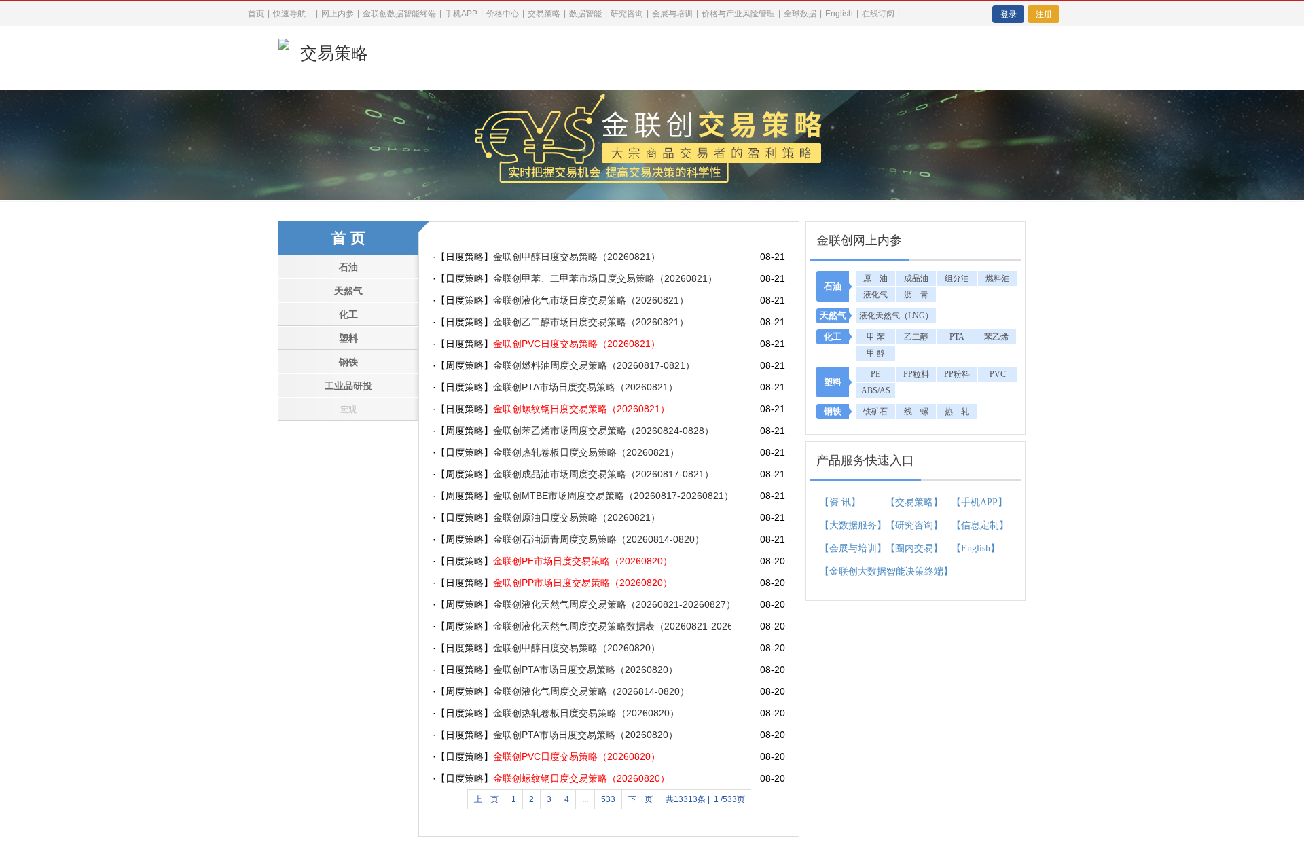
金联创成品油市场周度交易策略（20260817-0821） (603, 474)
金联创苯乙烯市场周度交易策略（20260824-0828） (603, 430)
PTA (956, 337)
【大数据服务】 (845, 525)
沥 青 (916, 294)
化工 (348, 315)
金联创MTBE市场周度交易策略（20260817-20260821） (612, 495)
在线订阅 (878, 13)
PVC (998, 374)
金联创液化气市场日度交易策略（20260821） (591, 300)
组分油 (957, 278)
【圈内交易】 (914, 548)
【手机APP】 (977, 502)
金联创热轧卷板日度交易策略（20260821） (586, 452)
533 (608, 799)
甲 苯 (876, 337)
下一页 (640, 799)
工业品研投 (348, 386)
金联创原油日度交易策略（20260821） (576, 517)
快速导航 (289, 13)
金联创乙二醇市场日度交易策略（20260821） (591, 321)
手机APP (461, 13)
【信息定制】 (977, 525)
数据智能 (585, 13)
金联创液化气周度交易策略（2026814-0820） (591, 691)
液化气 (875, 294)
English (839, 13)
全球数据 (800, 13)
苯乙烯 (996, 337)
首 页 (348, 238)
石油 (348, 267)
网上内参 (337, 13)
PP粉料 (957, 374)
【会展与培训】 (845, 548)
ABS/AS (875, 390)
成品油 (916, 278)
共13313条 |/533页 (705, 799)
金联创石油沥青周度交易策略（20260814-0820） (598, 539)
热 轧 (957, 411)
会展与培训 (672, 13)
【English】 (976, 548)
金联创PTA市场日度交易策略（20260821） (585, 387)
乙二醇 (916, 337)
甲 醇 (876, 353)
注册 (1044, 14)
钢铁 (348, 362)
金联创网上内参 (859, 240)
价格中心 (502, 13)
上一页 (486, 799)
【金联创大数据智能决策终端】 (845, 571)
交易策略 (334, 53)
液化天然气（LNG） (896, 316)
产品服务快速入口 (865, 460)
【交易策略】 (914, 502)
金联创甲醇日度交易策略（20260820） (576, 647)
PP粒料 (916, 374)
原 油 (875, 278)
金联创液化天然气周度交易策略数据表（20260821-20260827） (612, 626)
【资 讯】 (840, 502)
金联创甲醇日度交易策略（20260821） (576, 256)
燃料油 (997, 278)
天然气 (348, 291)
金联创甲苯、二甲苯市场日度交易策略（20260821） (605, 278)
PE (875, 374)
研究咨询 (627, 13)
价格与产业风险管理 (738, 13)
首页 (256, 13)
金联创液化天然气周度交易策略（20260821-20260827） (612, 604)
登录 (1008, 14)
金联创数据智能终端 (399, 13)
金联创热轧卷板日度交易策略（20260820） (586, 713)
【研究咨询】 (914, 525)
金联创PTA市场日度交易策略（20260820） (585, 669)
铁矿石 (875, 411)
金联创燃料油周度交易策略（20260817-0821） (594, 365)
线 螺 (916, 411)
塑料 (348, 338)
